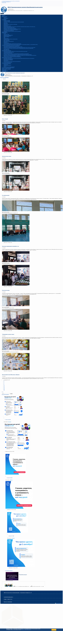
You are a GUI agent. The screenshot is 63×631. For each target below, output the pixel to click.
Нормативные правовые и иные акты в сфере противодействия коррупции (15, 51)
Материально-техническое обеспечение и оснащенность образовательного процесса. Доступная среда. (19, 26)
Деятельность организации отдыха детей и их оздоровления (13, 46)
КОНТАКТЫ (4, 71)
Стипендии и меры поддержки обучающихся (11, 29)
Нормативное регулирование (8, 59)
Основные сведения (7, 20)
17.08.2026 (13, 538)
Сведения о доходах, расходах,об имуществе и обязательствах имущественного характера (18, 54)
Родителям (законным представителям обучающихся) (12, 61)
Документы (5, 22)
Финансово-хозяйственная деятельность (10, 28)
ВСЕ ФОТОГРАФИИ (5, 394)
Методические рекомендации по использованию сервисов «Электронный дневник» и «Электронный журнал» (21, 44)
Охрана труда (6, 64)
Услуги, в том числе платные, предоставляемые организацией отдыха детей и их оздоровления (18, 48)
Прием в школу (6, 38)
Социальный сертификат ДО (6, 1)
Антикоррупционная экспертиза (9, 52)
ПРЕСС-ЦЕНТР (4, 16)
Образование (6, 23)
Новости (5, 17)
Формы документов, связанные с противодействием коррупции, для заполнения (16, 53)
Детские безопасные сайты (8, 62)
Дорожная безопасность (7, 65)
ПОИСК (3, 15)
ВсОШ (5, 33)
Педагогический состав (7, 25)
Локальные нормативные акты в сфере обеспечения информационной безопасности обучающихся (19, 58)
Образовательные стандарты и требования (10, 24)
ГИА (4, 37)
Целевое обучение (6, 39)
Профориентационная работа (8, 35)
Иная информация (7, 49)
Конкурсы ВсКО (6, 36)
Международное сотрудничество (9, 30)
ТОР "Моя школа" (7, 40)
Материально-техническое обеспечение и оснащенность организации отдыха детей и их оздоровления (19, 47)
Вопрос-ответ (4, 2)
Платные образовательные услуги (9, 27)
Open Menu (2, 13)
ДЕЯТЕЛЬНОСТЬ (5, 32)
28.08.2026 (9, 421)
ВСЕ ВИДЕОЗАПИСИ (8, 570)
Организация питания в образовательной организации (12, 31)
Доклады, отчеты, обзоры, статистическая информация (12, 56)
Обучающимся (6, 60)
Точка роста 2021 (6, 34)
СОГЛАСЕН (54, 629)
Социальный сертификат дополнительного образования (12, 43)
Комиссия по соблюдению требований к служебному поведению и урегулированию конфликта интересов (20, 55)
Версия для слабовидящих (4, 77)
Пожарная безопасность (7, 63)
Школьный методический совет (9, 41)
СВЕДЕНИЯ (4, 19)
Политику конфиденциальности (26, 629)
